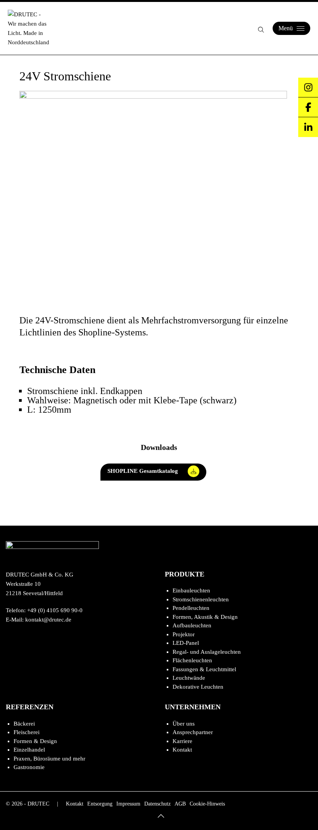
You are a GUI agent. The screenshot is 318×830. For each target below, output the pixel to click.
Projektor (184, 634)
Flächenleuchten (192, 660)
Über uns (184, 724)
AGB (180, 804)
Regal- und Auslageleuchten (207, 652)
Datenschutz (157, 804)
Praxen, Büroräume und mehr (49, 758)
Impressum (128, 804)
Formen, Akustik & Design (205, 617)
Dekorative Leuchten (198, 687)
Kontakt (182, 750)
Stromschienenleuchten (201, 599)
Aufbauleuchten (192, 625)
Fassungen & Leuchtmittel (204, 669)
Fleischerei (27, 732)
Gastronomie (29, 767)
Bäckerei (24, 724)
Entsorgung (99, 804)
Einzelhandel (29, 750)
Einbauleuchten (191, 590)
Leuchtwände (189, 678)
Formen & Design (35, 741)
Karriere (182, 741)
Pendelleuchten (191, 608)
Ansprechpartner (193, 732)
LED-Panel (186, 643)
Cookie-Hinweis (207, 804)
